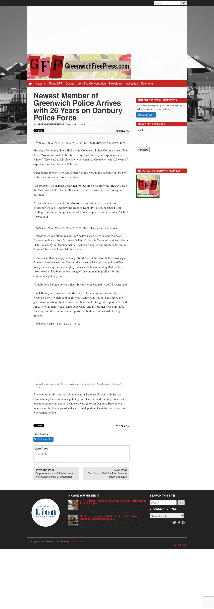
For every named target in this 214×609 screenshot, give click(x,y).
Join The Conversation (92, 83)
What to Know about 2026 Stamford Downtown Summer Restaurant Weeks (108, 517)
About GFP (55, 83)
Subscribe (143, 149)
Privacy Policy (75, 541)
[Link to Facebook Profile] (179, 522)
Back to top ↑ (180, 544)
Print (127, 131)
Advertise (132, 83)
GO (183, 3)
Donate (70, 83)
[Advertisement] (107, 29)
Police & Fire (44, 439)
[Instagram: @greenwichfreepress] (147, 185)
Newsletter (116, 83)
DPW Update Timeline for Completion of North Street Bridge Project (112, 502)
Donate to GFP (146, 114)
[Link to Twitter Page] (174, 522)
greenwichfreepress (50, 124)
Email (140, 130)
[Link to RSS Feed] (184, 522)
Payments (147, 83)
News (39, 83)
